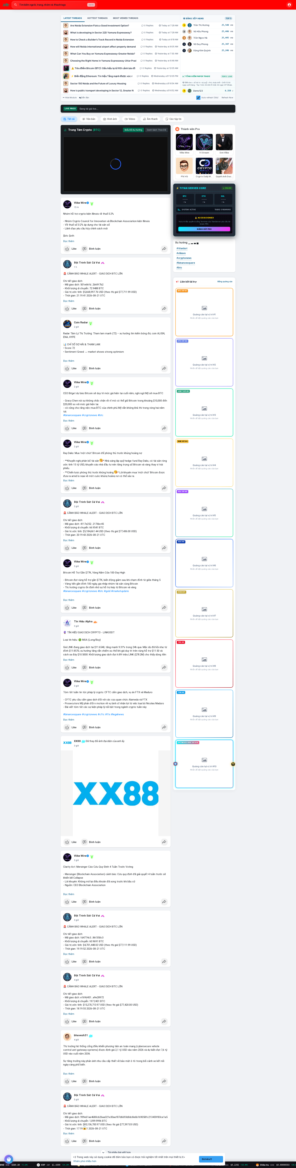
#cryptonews (89, 415)
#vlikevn (181, 253)
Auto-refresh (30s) (209, 97)
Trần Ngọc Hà (200, 38)
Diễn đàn (85, 97)
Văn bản (90, 119)
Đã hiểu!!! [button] (207, 1159)
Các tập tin (175, 119)
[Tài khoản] (289, 5)
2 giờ (76, 327)
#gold (107, 591)
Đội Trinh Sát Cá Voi (87, 262)
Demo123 (198, 90)
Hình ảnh (112, 119)
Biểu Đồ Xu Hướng (133, 130)
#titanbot (181, 248)
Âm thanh (152, 119)
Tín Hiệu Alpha (83, 621)
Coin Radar (81, 322)
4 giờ (76, 980)
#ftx (107, 714)
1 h (75, 267)
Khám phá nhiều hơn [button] (84, 1161)
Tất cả (71, 119)
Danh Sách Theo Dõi (156, 130)
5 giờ (76, 1099)
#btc (100, 415)
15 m (76, 207)
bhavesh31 (81, 1035)
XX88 (77, 741)
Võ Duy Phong (200, 44)
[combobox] (54, 4)
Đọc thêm (68, 241)
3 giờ (76, 566)
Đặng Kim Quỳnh (202, 50)
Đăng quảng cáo (225, 281)
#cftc (101, 714)
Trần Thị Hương (201, 25)
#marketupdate (120, 591)
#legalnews (117, 714)
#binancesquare (72, 415)
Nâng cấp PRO (204, 229)
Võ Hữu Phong (200, 31)
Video (131, 119)
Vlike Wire (80, 202)
